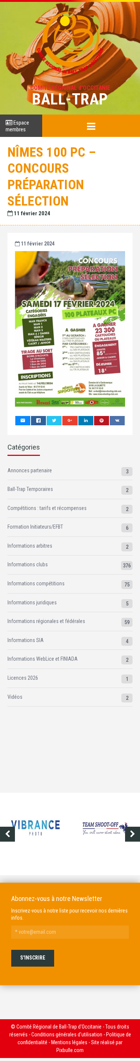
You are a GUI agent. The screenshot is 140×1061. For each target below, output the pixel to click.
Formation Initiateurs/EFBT (35, 527)
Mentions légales (69, 1042)
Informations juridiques (32, 602)
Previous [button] (7, 834)
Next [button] (132, 834)
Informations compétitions (36, 583)
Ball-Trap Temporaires (30, 489)
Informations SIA (25, 640)
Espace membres (17, 126)
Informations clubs (27, 564)
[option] (41, 833)
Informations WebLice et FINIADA (42, 659)
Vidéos (14, 697)
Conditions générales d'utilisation (66, 1034)
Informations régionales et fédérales (46, 621)
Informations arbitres (29, 546)
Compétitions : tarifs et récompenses (47, 508)
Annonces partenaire (29, 470)
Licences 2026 (22, 678)
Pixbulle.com (70, 1050)
